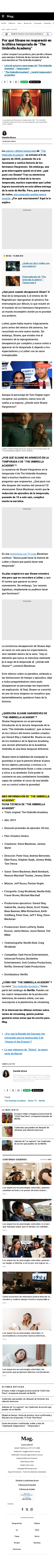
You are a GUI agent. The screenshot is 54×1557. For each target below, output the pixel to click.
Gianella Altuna (9, 137)
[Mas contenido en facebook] (22, 1509)
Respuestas (17, 1523)
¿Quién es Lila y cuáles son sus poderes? (36, 265)
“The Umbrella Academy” (26, 986)
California (11, 23)
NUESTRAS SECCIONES (27, 1517)
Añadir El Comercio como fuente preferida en (27, 34)
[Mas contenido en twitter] (27, 1509)
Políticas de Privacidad (27, 1485)
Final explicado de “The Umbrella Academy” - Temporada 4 (34, 279)
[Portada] (27, 1443)
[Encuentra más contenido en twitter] (10, 81)
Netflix (42, 1101)
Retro (37, 1536)
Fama (17, 1536)
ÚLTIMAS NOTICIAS (13, 1387)
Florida (3, 23)
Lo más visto (10, 1110)
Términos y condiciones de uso (27, 1480)
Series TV (32, 1101)
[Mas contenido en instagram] (31, 1509)
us (17, 1530)
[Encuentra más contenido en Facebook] (5, 81)
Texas (19, 23)
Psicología (37, 23)
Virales (17, 1543)
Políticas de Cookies (27, 1489)
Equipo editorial (27, 1444)
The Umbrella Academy (15, 1101)
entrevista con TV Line (23, 553)
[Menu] (4, 16)
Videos (37, 1523)
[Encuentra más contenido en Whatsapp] (16, 81)
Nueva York (28, 23)
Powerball (47, 23)
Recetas (37, 1543)
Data (37, 1530)
